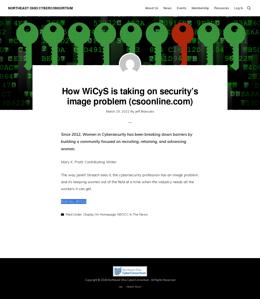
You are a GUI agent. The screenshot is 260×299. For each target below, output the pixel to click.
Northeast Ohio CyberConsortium (40, 8)
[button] (249, 8)
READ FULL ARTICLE (73, 201)
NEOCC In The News (132, 214)
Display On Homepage (99, 214)
